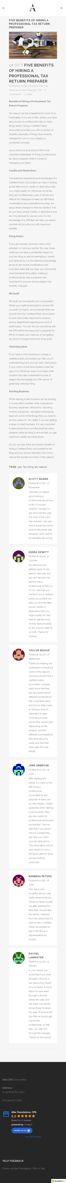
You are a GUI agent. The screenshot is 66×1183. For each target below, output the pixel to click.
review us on (20, 1130)
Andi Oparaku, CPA (32, 90)
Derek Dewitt (39, 552)
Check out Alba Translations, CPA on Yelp (23, 1168)
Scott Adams (38, 479)
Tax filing (28, 467)
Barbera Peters (40, 876)
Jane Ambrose (39, 765)
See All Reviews (33, 1136)
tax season (41, 467)
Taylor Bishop (39, 650)
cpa (19, 467)
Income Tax (36, 86)
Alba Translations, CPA (23, 1112)
